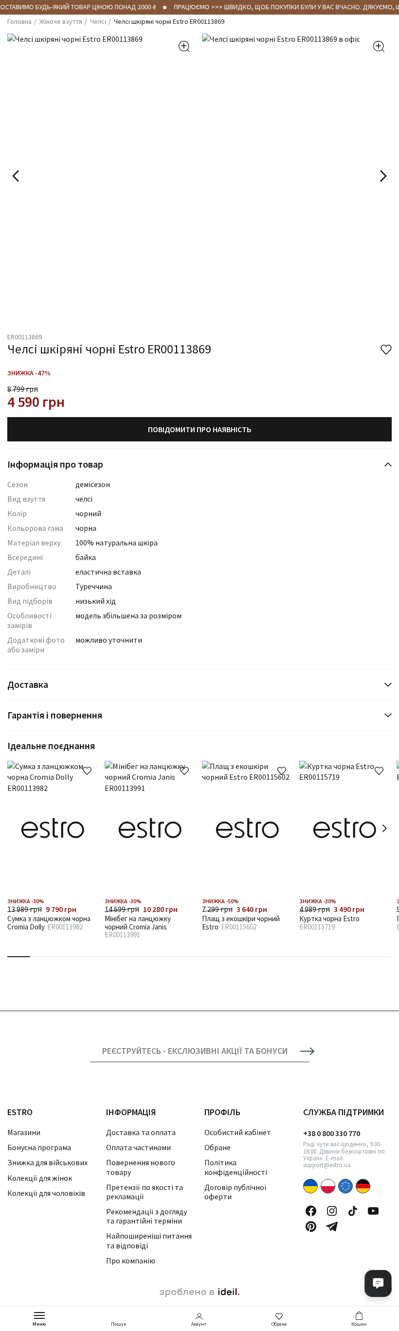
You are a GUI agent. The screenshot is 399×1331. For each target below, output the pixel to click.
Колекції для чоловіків (46, 1193)
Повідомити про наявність (200, 429)
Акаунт (198, 1324)
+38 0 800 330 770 (331, 1133)
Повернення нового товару (140, 1166)
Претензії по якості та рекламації (144, 1191)
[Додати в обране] (87, 771)
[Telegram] (332, 1226)
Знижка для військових (47, 1162)
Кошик (358, 1324)
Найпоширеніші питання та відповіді (149, 1240)
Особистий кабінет (237, 1132)
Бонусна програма (39, 1147)
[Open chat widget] (378, 1283)
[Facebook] (311, 1211)
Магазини (23, 1132)
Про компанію (130, 1260)
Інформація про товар (55, 464)
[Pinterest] (311, 1226)
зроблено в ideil (199, 1292)
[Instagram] (332, 1211)
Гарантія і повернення (54, 715)
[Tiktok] (353, 1211)
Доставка (27, 684)
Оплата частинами (138, 1147)
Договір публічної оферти (235, 1191)
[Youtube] (373, 1211)
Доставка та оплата (141, 1132)
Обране (279, 1324)
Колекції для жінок (39, 1178)
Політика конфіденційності (235, 1166)
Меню (39, 1324)
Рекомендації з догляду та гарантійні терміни (146, 1216)
